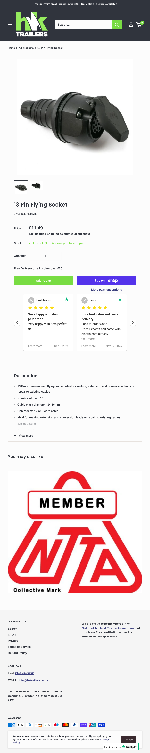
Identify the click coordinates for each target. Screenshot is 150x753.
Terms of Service (19, 646)
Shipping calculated (60, 233)
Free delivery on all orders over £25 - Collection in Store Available (75, 3)
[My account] (131, 24)
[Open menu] (10, 24)
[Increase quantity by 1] (57, 256)
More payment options (106, 289)
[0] (139, 24)
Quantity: (20, 255)
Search (12, 628)
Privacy (13, 640)
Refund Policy (17, 653)
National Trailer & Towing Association (108, 628)
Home (11, 48)
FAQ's (12, 634)
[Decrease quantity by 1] (33, 256)
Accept (129, 739)
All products (26, 48)
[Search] (117, 24)
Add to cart (43, 280)
